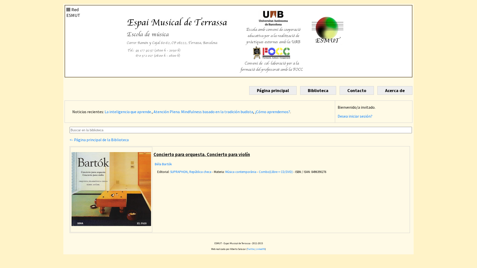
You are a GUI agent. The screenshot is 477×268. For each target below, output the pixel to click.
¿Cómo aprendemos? (272, 111)
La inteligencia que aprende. (128, 111)
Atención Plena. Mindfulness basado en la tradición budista (203, 111)
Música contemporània (240, 172)
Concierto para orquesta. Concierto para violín (202, 154)
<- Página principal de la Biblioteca (99, 139)
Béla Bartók (163, 164)
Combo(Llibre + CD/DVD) (276, 172)
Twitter (251, 249)
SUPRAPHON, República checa (190, 172)
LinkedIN (260, 249)
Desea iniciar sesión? (355, 116)
